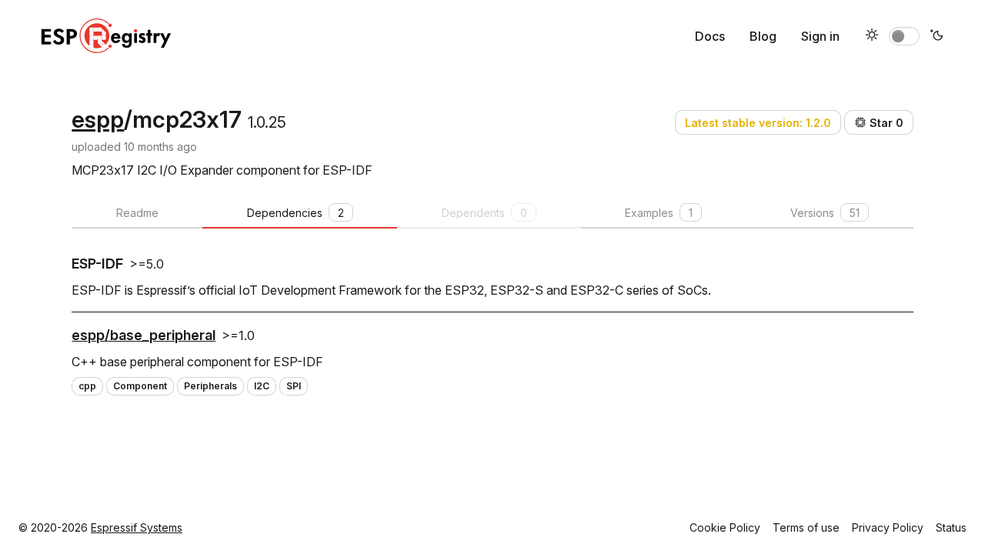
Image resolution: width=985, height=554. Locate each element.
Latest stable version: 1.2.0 (758, 122)
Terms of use (806, 527)
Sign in (820, 36)
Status (951, 527)
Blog (763, 36)
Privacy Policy (887, 527)
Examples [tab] (659, 212)
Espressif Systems (136, 527)
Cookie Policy (725, 527)
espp (98, 119)
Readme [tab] (137, 212)
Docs (710, 36)
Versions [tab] (825, 212)
